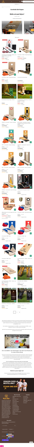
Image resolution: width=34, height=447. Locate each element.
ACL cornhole (19, 330)
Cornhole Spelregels (16, 406)
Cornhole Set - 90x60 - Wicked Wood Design (9, 77)
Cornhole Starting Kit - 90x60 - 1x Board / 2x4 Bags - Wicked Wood (9, 281)
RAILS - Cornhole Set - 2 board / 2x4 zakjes (24, 167)
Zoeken (14, 397)
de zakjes (20, 373)
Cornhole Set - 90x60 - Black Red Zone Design (25, 212)
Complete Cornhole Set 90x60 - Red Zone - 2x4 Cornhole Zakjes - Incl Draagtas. (9, 55)
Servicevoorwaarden (16, 407)
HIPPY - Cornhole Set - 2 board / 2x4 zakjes (8, 144)
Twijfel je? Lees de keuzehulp (17, 18)
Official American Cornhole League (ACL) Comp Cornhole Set (9, 213)
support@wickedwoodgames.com (12, 374)
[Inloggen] (19, 1)
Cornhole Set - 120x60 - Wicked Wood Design (25, 54)
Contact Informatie (15, 410)
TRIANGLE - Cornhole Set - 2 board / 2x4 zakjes (9, 189)
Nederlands (10, 429)
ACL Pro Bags (25, 401)
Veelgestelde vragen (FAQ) (27, 400)
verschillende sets (11, 362)
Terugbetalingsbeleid (16, 409)
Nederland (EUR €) (4, 429)
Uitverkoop (25, 402)
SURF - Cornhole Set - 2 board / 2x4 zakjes (8, 167)
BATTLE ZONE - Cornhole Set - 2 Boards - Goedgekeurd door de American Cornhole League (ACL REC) (24, 123)
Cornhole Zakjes (25, 397)
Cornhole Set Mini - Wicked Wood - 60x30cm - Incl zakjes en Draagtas (25, 100)
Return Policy (15, 400)
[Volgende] (19, 312)
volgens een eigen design (11, 364)
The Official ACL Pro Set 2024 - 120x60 (23, 189)
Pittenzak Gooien (15, 414)
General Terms (15, 402)
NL (11, 1)
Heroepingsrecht (15, 405)
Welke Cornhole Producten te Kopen (17, 412)
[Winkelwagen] (21, 1)
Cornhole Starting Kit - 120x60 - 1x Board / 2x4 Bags (25, 259)
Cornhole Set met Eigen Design (22, 77)
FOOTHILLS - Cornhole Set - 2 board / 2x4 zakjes (24, 145)
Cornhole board (18, 367)
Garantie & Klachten (16, 401)
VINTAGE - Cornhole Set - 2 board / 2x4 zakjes (9, 122)
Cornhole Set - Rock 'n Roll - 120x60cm (24, 303)
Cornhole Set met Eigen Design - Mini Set (8, 99)
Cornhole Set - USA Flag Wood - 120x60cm (8, 303)
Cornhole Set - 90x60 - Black (6, 258)
